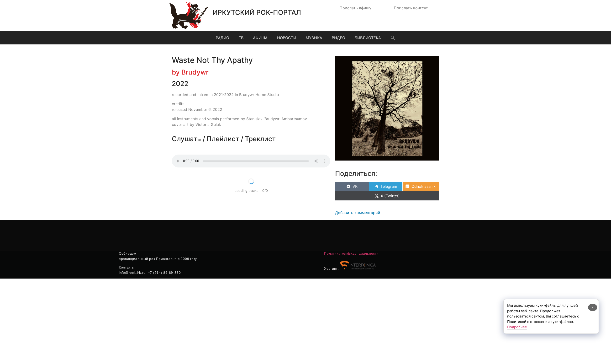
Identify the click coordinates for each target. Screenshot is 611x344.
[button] (393, 37)
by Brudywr (190, 72)
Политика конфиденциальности (351, 253)
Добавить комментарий (357, 212)
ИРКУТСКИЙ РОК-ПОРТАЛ (257, 12)
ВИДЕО (338, 37)
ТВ (241, 37)
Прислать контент (411, 7)
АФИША (260, 37)
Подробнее (517, 327)
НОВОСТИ (286, 37)
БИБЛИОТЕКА (368, 37)
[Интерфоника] (358, 268)
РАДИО (222, 37)
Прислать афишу (355, 7)
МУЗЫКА (314, 37)
